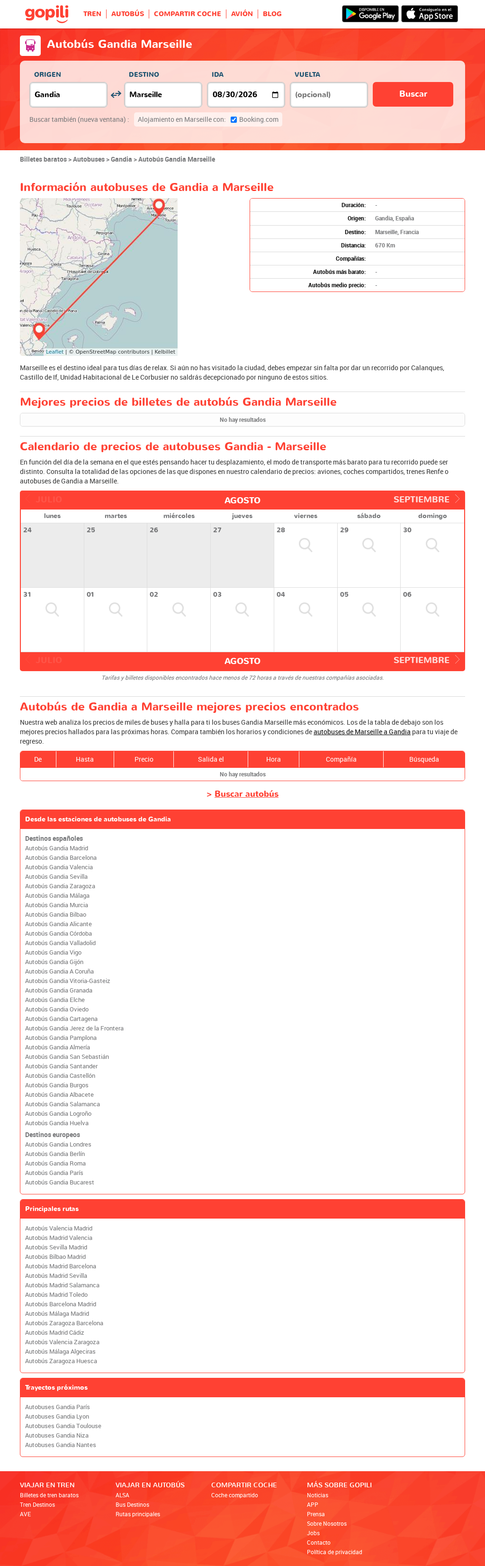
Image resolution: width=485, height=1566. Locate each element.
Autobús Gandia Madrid (56, 848)
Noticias (317, 1495)
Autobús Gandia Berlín (55, 1154)
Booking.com (208, 119)
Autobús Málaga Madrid (57, 1314)
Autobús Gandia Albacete (59, 1095)
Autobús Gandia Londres (58, 1144)
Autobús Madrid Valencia (58, 1238)
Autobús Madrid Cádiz (54, 1333)
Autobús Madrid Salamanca (62, 1285)
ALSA (122, 1495)
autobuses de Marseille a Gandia (362, 731)
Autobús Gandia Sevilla (56, 877)
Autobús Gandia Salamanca (62, 1104)
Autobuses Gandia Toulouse (63, 1426)
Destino (144, 74)
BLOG (272, 13)
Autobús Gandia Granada (58, 990)
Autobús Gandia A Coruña (59, 971)
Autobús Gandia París (54, 1173)
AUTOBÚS (127, 13)
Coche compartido (234, 1495)
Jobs (313, 1533)
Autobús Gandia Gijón (54, 962)
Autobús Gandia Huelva (57, 1123)
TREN (92, 13)
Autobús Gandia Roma (55, 1163)
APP (312, 1504)
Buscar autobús (246, 794)
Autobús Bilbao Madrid (55, 1257)
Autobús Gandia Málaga (57, 896)
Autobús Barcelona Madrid (60, 1304)
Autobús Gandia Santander (61, 1066)
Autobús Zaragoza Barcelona (64, 1323)
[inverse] (116, 94)
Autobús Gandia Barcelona (61, 858)
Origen (47, 74)
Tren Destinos (37, 1504)
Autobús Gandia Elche (55, 1000)
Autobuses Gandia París (57, 1407)
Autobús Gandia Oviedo (57, 1009)
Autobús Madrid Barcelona (60, 1266)
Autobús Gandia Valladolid (60, 943)
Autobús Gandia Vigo (53, 952)
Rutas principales (138, 1514)
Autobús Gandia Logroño (58, 1114)
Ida (218, 74)
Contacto (319, 1542)
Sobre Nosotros (327, 1523)
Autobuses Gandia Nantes (60, 1445)
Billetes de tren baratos (49, 1495)
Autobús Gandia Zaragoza (60, 886)
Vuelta (307, 74)
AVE (25, 1514)
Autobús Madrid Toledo (56, 1295)
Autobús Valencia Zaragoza (62, 1342)
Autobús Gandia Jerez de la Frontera (74, 1028)
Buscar (413, 94)
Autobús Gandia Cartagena (61, 1019)
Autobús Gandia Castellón (60, 1076)
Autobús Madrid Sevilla (56, 1276)
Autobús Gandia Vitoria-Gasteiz (67, 981)
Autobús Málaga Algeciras (60, 1351)
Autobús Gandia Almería (57, 1047)
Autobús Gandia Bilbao (55, 914)
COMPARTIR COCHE (187, 13)
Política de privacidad (334, 1552)
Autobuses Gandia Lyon (57, 1416)
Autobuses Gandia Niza (57, 1435)
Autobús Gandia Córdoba (58, 933)
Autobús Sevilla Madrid (56, 1247)
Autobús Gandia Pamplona (61, 1038)
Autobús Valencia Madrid (58, 1228)
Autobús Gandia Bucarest (59, 1182)
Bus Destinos (132, 1504)
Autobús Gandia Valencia (59, 867)
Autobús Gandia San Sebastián (67, 1057)
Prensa (316, 1514)
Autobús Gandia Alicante (58, 924)
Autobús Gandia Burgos (57, 1085)
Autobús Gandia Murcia (56, 905)
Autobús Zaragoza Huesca (61, 1361)
